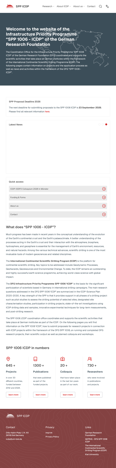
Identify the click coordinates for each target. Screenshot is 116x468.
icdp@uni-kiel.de (14, 439)
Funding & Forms (17, 197)
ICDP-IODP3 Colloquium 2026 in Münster (29, 189)
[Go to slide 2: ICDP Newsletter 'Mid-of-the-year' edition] (102, 124)
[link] (17, 6)
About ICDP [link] (63, 6)
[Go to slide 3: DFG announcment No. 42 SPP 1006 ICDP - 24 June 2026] (106, 124)
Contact (14, 214)
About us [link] (78, 6)
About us (14, 206)
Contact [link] (91, 6)
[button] (100, 6)
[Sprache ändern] (107, 6)
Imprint (49, 432)
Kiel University (92, 454)
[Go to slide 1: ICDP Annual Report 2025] (99, 124)
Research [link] (47, 6)
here (47, 111)
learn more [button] (13, 394)
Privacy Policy (52, 436)
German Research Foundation (93, 434)
